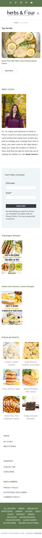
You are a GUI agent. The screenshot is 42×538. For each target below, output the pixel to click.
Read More (9, 71)
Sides (38, 511)
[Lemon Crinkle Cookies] (11, 343)
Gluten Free (9, 523)
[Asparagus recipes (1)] (12, 242)
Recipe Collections (29, 523)
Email (9, 193)
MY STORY (8, 442)
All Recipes (10, 509)
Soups (10, 514)
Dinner (19, 511)
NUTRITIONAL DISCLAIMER (15, 492)
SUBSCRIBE (8, 472)
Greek (21, 509)
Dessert (20, 514)
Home (16, 23)
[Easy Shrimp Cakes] (11, 370)
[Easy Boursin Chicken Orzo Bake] (30, 343)
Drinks (31, 514)
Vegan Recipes (12, 520)
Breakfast (32, 509)
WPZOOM (38, 533)
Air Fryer (12, 517)
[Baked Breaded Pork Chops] (30, 370)
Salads (28, 511)
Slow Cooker (30, 520)
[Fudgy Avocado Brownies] (30, 397)
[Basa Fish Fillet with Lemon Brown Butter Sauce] (21, 33)
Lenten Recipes (27, 517)
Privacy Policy (11, 216)
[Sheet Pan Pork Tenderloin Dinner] (11, 397)
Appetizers (7, 511)
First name (10, 183)
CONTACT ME (9, 467)
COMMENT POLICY (11, 497)
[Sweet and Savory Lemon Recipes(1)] (12, 293)
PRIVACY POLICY (10, 488)
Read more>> (32, 154)
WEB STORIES (9, 446)
